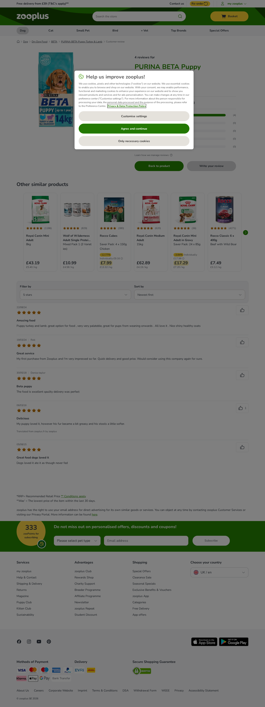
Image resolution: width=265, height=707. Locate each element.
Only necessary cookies (134, 141)
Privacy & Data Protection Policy (127, 106)
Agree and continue (134, 129)
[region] (134, 110)
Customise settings (134, 116)
